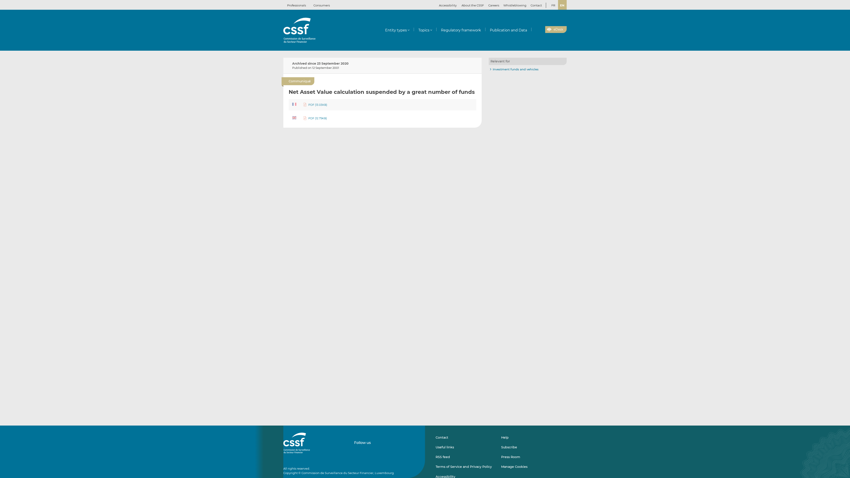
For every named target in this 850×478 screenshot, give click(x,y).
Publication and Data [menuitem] (508, 30)
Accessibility (448, 5)
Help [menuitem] (505, 437)
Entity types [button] (396, 30)
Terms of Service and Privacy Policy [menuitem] (464, 467)
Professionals (296, 5)
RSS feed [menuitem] (443, 457)
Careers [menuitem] (493, 5)
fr (553, 5)
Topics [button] (423, 30)
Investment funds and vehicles (516, 69)
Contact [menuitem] (536, 5)
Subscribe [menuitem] (509, 447)
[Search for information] (535, 29)
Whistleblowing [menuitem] (514, 5)
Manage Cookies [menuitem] (514, 467)
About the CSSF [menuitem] (473, 5)
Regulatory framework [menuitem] (461, 30)
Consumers (321, 5)
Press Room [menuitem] (510, 457)
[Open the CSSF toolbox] (540, 29)
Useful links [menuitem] (445, 447)
